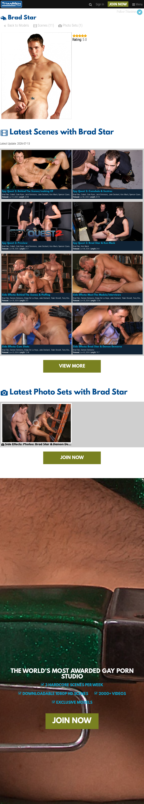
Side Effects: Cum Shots (15, 346)
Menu (139, 4)
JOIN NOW (118, 4)
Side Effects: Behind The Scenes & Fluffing (26, 294)
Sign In (100, 4)
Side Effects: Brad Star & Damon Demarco (97, 346)
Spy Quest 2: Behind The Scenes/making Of (27, 191)
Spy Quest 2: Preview (15, 243)
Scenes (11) (45, 25)
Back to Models (18, 25)
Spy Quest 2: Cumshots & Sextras (92, 191)
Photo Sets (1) (72, 25)
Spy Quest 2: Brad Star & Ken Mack (94, 243)
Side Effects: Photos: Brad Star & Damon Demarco (38, 444)
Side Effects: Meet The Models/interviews (97, 294)
